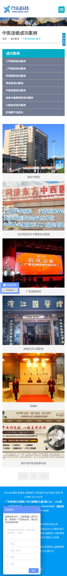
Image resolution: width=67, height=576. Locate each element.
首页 (4, 39)
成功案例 (14, 39)
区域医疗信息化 (14, 112)
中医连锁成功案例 (31, 39)
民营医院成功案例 (16, 75)
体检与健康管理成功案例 (19, 97)
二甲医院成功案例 (16, 68)
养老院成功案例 (14, 83)
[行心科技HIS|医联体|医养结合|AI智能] (16, 8)
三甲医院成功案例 (16, 61)
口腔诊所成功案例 (16, 105)
